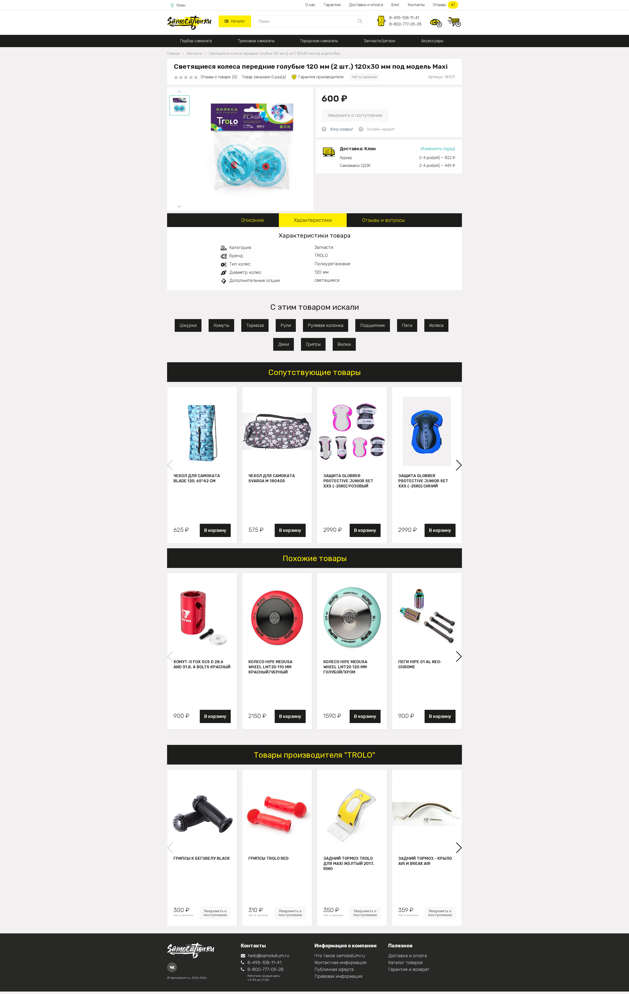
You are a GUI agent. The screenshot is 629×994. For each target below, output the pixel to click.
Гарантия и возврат (408, 969)
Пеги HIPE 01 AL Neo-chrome (420, 664)
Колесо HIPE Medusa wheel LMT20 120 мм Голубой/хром (345, 666)
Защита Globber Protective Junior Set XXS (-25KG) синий (423, 480)
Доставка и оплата (407, 956)
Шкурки (188, 325)
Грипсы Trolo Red (268, 858)
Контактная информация (340, 962)
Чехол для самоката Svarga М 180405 (271, 478)
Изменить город (438, 149)
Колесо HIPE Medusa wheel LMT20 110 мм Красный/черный (270, 666)
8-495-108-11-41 (404, 17)
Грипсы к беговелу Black (201, 858)
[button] (458, 465)
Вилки (344, 344)
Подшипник (372, 325)
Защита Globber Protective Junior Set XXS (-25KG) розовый (348, 480)
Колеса (436, 325)
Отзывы (444, 4)
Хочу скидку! (341, 129)
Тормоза (255, 325)
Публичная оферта (334, 969)
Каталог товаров (405, 962)
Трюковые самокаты (256, 41)
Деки (283, 344)
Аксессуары (432, 41)
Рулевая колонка (325, 325)
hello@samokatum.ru (268, 956)
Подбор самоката (196, 41)
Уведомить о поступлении (355, 115)
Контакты (416, 4)
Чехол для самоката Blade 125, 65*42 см (196, 478)
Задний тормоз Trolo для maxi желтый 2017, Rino (348, 863)
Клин (181, 5)
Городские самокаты (319, 41)
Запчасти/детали (379, 41)
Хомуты (221, 325)
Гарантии (332, 4)
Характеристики (313, 220)
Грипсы (313, 344)
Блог (395, 4)
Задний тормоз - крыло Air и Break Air (425, 861)
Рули (286, 325)
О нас (310, 4)
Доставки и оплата (366, 4)
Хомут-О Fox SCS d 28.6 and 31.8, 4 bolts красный (201, 664)
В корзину (215, 530)
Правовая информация (338, 976)
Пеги (407, 325)
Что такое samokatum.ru (339, 956)
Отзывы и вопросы (383, 220)
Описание (252, 220)
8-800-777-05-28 (405, 24)
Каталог (238, 21)
